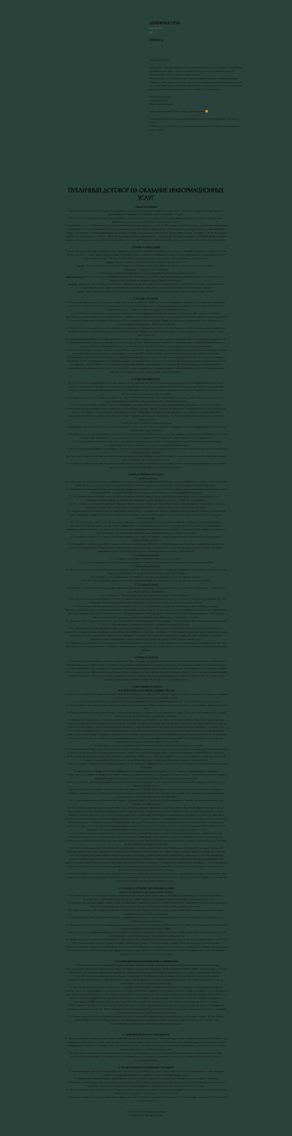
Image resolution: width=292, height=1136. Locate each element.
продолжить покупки (17, 5)
